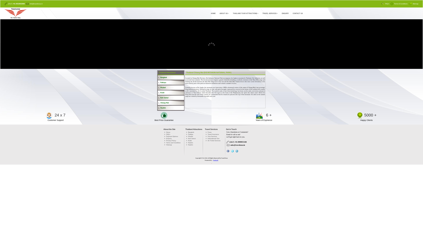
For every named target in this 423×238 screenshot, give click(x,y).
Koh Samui (164, 98)
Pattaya (163, 83)
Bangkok (163, 77)
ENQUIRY (285, 13)
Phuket (163, 88)
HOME (213, 13)
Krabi (162, 93)
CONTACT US (298, 13)
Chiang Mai (164, 103)
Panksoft (215, 160)
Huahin (163, 108)
